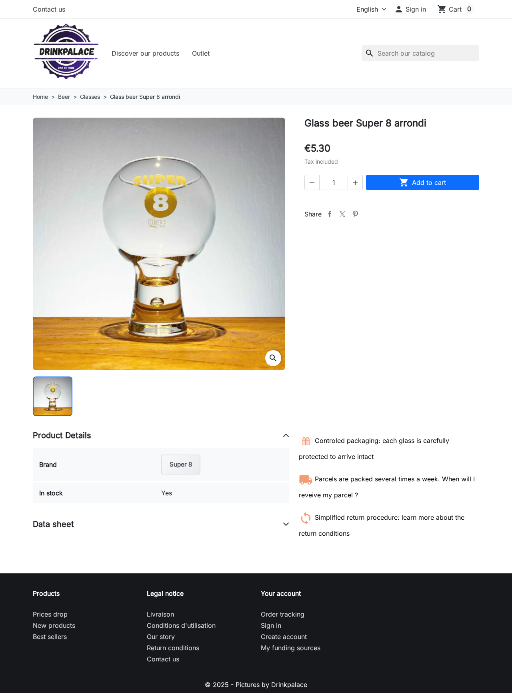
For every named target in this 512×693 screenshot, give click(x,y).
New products (54, 625)
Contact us (49, 9)
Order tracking (282, 614)
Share (329, 214)
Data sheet (53, 524)
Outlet (201, 53)
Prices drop (50, 614)
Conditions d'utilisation (181, 625)
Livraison (160, 614)
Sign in (271, 625)
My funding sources (290, 648)
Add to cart (422, 182)
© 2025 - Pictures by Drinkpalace (256, 685)
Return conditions (173, 648)
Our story (161, 637)
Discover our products (145, 53)
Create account (284, 637)
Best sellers (50, 637)
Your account (281, 593)
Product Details (62, 435)
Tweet (342, 214)
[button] (410, 9)
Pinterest (355, 214)
